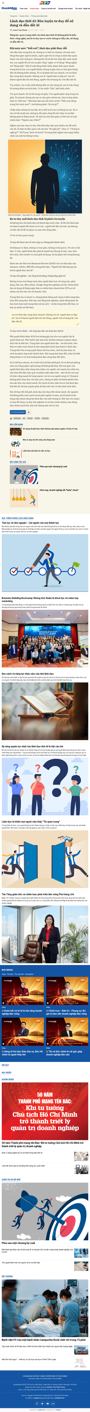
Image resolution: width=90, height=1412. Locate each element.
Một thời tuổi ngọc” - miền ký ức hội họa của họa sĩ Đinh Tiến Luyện (29, 1359)
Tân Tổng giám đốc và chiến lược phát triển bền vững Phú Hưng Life (38, 894)
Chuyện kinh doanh (65, 8)
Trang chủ (13, 16)
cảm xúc (45, 418)
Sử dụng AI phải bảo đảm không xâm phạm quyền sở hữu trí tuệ (50, 429)
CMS (41, 1410)
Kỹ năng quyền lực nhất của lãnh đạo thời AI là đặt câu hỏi (32, 746)
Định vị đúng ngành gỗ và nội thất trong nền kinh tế (22, 1153)
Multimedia (7, 970)
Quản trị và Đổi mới (48, 8)
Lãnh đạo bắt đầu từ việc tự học (36, 451)
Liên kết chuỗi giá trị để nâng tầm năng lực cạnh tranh (23, 1166)
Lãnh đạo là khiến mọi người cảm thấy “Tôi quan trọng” (31, 821)
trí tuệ (37, 418)
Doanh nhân (34, 8)
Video (4, 974)
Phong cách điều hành (39, 16)
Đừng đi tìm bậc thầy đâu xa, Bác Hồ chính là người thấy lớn (22, 1053)
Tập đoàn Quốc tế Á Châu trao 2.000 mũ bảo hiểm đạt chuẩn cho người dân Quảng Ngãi (37, 1346)
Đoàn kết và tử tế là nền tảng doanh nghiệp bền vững (22, 1012)
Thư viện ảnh (19, 974)
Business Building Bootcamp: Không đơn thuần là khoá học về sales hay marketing (40, 600)
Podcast (10, 974)
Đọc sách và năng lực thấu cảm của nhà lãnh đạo (28, 673)
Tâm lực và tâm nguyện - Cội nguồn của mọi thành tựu (30, 522)
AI (24, 418)
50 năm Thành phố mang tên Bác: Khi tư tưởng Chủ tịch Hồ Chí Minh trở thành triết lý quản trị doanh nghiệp (42, 1144)
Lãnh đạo (17, 418)
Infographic (29, 974)
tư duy (30, 418)
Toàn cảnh (23, 8)
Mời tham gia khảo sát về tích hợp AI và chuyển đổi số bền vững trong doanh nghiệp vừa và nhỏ (37, 1251)
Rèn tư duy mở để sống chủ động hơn (39, 440)
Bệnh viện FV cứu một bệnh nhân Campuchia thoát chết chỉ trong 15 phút (44, 1339)
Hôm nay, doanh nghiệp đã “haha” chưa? (59, 490)
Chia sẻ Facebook (18, 412)
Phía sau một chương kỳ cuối (53, 466)
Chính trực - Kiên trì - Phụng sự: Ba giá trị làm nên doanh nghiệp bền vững (66, 1012)
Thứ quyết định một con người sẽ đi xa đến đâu (21, 1263)
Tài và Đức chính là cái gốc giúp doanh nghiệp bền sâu (64, 1053)
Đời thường (7, 1276)
